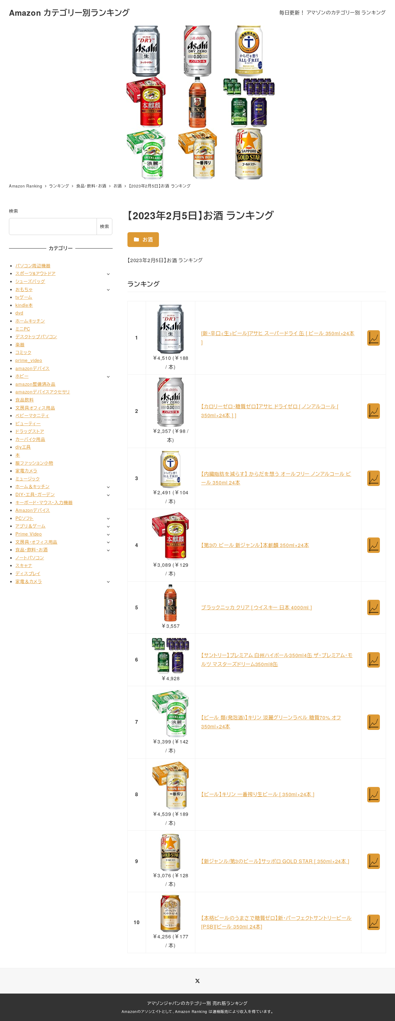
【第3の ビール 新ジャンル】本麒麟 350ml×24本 (255, 545)
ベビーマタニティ (32, 415)
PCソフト (24, 518)
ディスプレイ (27, 573)
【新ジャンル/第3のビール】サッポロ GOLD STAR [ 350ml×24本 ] (275, 861)
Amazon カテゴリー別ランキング (69, 12)
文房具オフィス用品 (35, 407)
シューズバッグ (30, 281)
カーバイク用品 (30, 439)
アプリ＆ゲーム (30, 526)
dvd (19, 313)
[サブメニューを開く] (108, 273)
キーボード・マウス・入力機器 (44, 502)
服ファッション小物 (34, 462)
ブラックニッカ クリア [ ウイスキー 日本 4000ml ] (256, 607)
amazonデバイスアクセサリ (42, 392)
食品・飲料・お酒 (31, 549)
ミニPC (22, 328)
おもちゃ (23, 289)
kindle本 (24, 305)
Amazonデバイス (32, 510)
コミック (23, 352)
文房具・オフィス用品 (36, 541)
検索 (13, 211)
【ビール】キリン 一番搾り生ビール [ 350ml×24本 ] (257, 794)
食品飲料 (24, 400)
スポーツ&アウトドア (35, 273)
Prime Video (28, 534)
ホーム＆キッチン (32, 486)
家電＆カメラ (28, 581)
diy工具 (23, 447)
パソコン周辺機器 (32, 265)
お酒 (147, 239)
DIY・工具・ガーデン (35, 494)
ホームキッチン (30, 321)
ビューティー (28, 423)
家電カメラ (26, 470)
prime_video (28, 360)
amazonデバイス (32, 368)
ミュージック (27, 479)
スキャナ (23, 565)
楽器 (20, 344)
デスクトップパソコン (36, 336)
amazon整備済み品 (35, 384)
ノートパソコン (29, 557)
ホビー (21, 376)
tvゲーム (23, 297)
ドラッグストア (29, 431)
